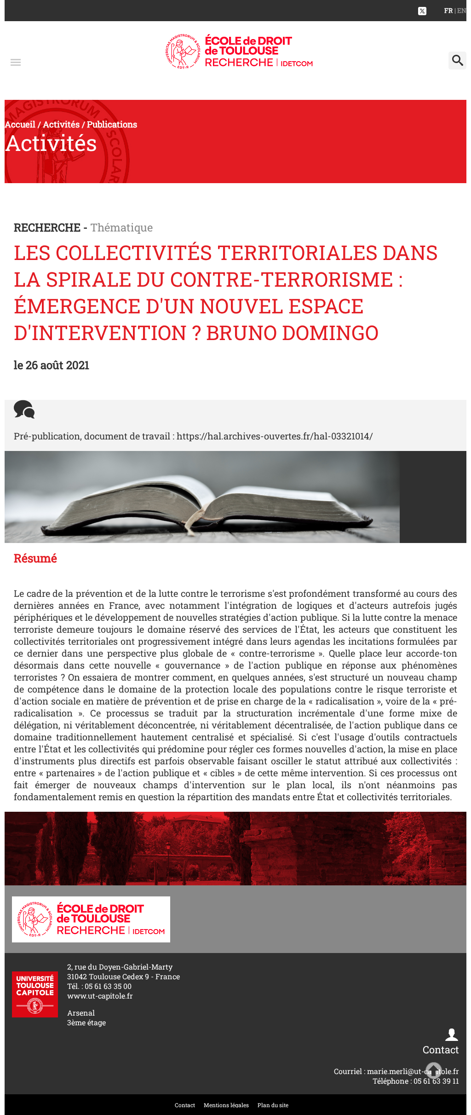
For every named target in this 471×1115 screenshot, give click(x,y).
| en (460, 10)
